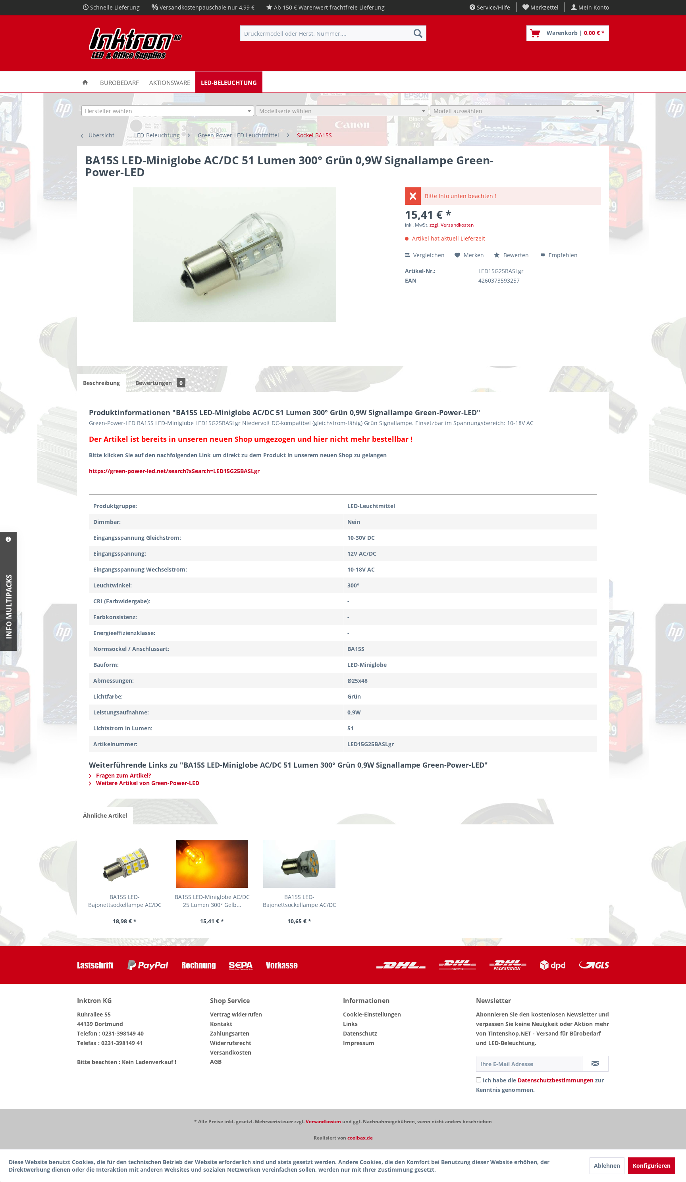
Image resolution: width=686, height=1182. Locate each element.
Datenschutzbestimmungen (556, 1080)
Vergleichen (428, 255)
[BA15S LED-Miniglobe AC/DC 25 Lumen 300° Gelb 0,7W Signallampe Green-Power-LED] (212, 863)
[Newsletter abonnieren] (595, 1064)
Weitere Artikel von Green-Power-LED (146, 783)
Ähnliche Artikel (105, 815)
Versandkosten (230, 1052)
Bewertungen (159, 383)
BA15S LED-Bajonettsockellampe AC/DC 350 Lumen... (125, 901)
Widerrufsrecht (230, 1043)
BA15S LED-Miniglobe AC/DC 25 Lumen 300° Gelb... (212, 901)
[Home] (85, 81)
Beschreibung (101, 383)
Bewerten (516, 255)
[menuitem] (540, 7)
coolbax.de (360, 1137)
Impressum (358, 1043)
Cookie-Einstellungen (372, 1014)
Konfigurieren (652, 1165)
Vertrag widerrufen (236, 1014)
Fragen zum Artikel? (122, 775)
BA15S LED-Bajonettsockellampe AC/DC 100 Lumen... (299, 901)
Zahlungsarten (229, 1033)
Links (350, 1024)
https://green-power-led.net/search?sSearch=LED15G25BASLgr (174, 471)
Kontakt (221, 1024)
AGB (216, 1061)
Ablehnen (607, 1165)
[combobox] (167, 110)
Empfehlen (562, 255)
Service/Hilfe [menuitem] (492, 7)
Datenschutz (360, 1033)
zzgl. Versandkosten (452, 224)
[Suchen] (418, 33)
